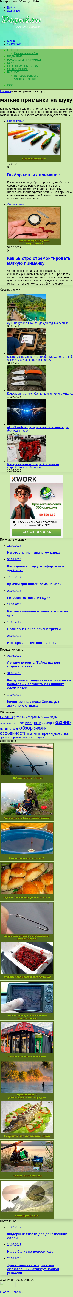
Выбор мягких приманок (33, 174)
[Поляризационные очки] (27, 1217)
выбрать (33, 722)
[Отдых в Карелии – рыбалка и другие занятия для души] (27, 1098)
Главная (5, 91)
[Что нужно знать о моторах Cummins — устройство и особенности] (26, 461)
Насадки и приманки (24, 59)
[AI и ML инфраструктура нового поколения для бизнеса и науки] (26, 424)
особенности (13, 733)
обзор (26, 728)
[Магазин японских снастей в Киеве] (27, 1058)
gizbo (17, 717)
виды (53, 717)
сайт (25, 738)
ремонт (17, 737)
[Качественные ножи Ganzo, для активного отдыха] (26, 390)
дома (44, 723)
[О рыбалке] (21, 34)
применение (6, 738)
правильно (34, 733)
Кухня (12, 62)
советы (33, 737)
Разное (13, 72)
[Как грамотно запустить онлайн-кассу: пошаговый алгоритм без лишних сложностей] (26, 353)
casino (6, 716)
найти (15, 728)
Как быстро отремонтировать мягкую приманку (39, 261)
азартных (33, 717)
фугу (41, 737)
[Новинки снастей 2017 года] (27, 1178)
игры (50, 723)
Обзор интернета (25, 78)
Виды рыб (15, 56)
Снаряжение (17, 69)
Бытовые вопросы (26, 75)
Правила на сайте (26, 53)
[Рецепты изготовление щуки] (27, 1138)
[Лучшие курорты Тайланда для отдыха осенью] (26, 319)
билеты (45, 717)
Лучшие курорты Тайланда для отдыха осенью (37, 323)
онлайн (39, 728)
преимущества (55, 733)
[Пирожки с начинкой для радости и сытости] (27, 899)
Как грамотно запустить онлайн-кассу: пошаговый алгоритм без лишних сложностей (40, 358)
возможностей (7, 723)
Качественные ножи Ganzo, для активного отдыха (40, 393)
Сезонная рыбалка (22, 66)
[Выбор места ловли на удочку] (27, 780)
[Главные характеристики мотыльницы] (27, 979)
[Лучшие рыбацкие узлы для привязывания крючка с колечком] (27, 939)
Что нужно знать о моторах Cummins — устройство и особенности (33, 466)
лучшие (5, 728)
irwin (24, 717)
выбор (20, 722)
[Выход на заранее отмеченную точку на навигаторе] (27, 1019)
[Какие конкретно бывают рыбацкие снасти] (27, 820)
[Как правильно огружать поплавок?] (27, 860)
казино (63, 722)
